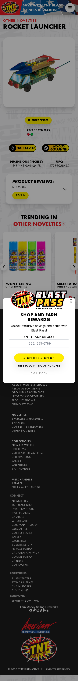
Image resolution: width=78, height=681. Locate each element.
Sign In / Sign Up (38, 358)
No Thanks (39, 372)
